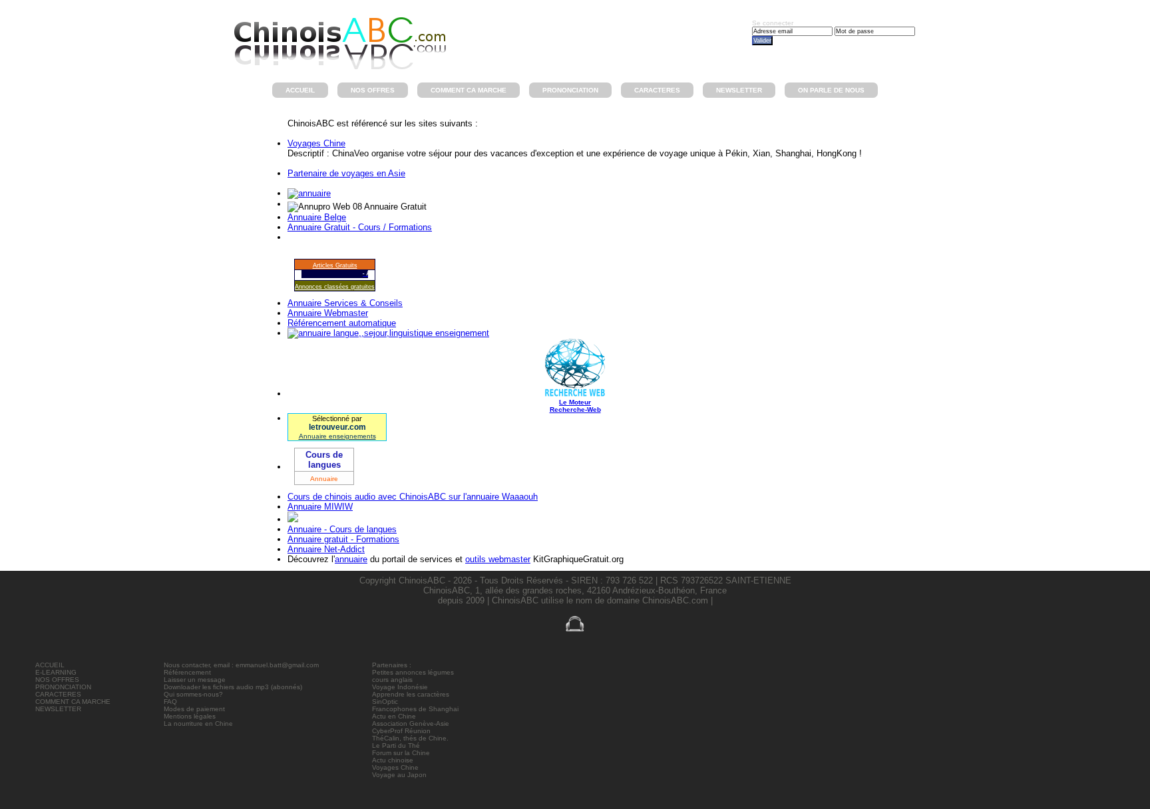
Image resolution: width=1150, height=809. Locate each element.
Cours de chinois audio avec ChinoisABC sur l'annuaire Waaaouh (413, 497)
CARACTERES (58, 694)
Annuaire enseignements (337, 436)
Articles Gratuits (335, 265)
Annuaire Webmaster (328, 313)
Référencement (187, 672)
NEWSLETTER (58, 709)
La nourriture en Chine (198, 723)
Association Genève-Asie (410, 723)
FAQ (170, 701)
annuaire (351, 559)
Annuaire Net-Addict (326, 549)
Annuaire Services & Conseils (345, 303)
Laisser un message (195, 679)
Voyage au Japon (399, 774)
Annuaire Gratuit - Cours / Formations (360, 227)
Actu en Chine (394, 716)
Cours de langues (324, 460)
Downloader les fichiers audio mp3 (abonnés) (233, 687)
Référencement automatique (342, 323)
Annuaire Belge (317, 217)
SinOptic (385, 701)
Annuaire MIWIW (320, 507)
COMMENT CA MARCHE (72, 701)
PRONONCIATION (63, 687)
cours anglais (392, 679)
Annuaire (324, 478)
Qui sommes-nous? (193, 694)
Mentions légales (190, 716)
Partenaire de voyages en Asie (346, 173)
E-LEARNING (56, 672)
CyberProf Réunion (401, 730)
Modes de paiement (194, 709)
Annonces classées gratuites (335, 286)
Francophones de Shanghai (415, 709)
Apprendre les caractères (410, 694)
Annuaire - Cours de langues (342, 529)
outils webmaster (497, 559)
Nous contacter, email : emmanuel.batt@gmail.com (241, 665)
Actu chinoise (392, 760)
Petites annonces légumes (413, 672)
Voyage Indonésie (400, 687)
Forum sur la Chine (401, 752)
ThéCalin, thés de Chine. (410, 738)
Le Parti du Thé (396, 745)
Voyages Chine (316, 143)
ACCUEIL (50, 665)
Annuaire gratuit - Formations (343, 539)
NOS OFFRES (57, 679)
